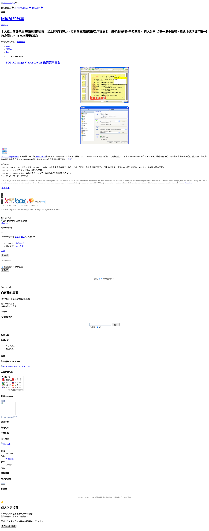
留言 (23, 237)
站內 (100, 327)
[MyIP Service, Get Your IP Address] (15, 366)
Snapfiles (188, 183)
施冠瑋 (3, 401)
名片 (8, 52)
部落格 (9, 49)
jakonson (4, 223)
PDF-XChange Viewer (10, 157)
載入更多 (5, 255)
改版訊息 (5, 188)
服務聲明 (127, 497)
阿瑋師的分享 (12, 19)
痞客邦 (17, 237)
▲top (3, 251)
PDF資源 (19, 246)
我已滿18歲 (6, 526)
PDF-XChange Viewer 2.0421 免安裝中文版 (33, 62)
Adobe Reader (40, 157)
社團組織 (21, 42)
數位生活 (20, 243)
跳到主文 (5, 25)
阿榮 (69, 159)
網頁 (93, 327)
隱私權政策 (118, 497)
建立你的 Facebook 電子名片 (9, 417)
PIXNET (86, 497)
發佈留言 (5, 270)
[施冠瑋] (8, 415)
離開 (13, 526)
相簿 (8, 46)
